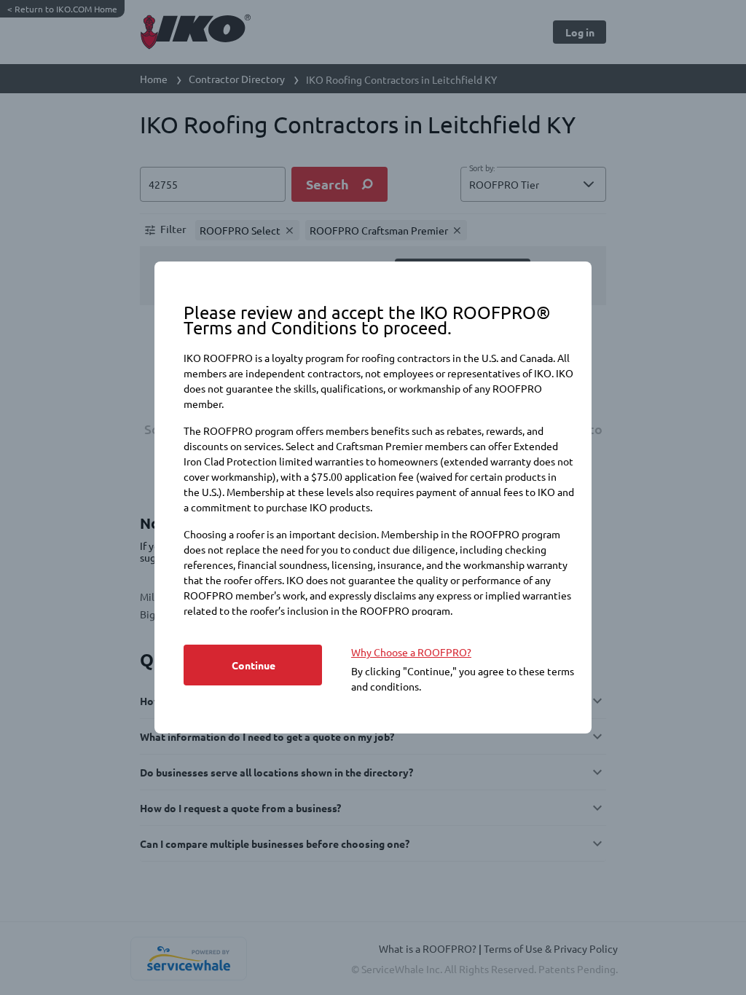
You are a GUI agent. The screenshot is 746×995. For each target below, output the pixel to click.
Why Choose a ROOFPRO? (411, 651)
